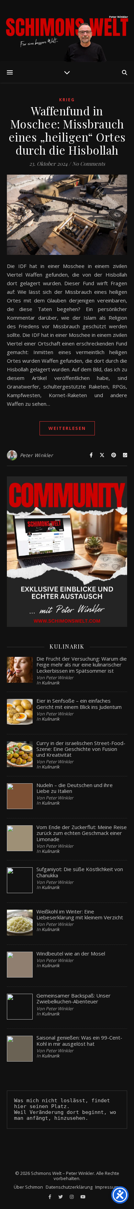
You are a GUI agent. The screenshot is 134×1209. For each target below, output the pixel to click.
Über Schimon (28, 1187)
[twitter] (61, 1197)
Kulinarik (50, 683)
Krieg (67, 100)
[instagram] (72, 1197)
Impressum (107, 1187)
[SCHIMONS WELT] (67, 31)
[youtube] (83, 1197)
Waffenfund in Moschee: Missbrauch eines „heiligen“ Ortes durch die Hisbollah (67, 130)
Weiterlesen (67, 428)
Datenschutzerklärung (69, 1187)
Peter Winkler (36, 455)
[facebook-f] (50, 1197)
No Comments (88, 163)
